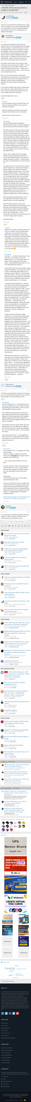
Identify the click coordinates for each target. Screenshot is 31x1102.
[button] (1, 2)
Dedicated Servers (5, 1028)
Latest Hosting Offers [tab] (6, 788)
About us (17, 1100)
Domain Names (13, 711)
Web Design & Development (8, 1038)
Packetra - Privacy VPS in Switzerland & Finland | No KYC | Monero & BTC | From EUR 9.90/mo (16, 792)
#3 (29, 390)
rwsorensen (7, 543)
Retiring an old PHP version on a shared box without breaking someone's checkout (17, 652)
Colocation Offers (5, 1060)
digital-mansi (7, 731)
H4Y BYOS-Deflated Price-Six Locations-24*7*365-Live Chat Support (15, 802)
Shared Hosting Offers (15, 677)
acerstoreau (7, 578)
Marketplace (6, 1086)
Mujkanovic (7, 636)
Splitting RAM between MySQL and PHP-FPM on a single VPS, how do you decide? (17, 633)
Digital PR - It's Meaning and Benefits (16, 730)
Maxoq (5, 645)
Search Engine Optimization (14, 552)
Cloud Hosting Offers (6, 1055)
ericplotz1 (5, 101)
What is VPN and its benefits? (13, 745)
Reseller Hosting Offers (7, 1050)
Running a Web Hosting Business (18, 626)
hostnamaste (7, 696)
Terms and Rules (9, 1100)
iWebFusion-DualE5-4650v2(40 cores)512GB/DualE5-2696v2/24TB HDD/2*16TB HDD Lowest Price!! (14, 810)
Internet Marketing (14, 537)
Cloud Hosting (14, 686)
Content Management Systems (18, 604)
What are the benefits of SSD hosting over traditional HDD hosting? (16, 722)
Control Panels (4, 1035)
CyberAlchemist (8, 561)
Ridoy (5, 725)
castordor (6, 711)
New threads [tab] (12, 761)
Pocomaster (7, 686)
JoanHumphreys (8, 587)
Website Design (11, 596)
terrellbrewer (5, 12)
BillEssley (6, 746)
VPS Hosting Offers (6, 1052)
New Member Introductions (16, 662)
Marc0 (5, 705)
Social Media (14, 578)
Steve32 (6, 655)
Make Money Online (12, 705)
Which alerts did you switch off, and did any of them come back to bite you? (17, 623)
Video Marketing (14, 543)
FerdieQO (6, 740)
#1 (29, 22)
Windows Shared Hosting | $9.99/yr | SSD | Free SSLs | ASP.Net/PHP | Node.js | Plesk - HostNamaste (16, 693)
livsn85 (6, 755)
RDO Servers (9, 384)
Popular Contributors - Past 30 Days (12, 819)
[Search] (29, 2)
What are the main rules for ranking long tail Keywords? (16, 610)
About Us (5, 1076)
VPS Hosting (13, 636)
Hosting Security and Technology (15, 645)
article (16, 404)
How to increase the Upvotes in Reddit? (17, 577)
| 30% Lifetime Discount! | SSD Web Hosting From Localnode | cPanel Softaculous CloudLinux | (16, 674)
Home (21, 1100)
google (25, 12)
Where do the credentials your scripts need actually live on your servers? (16, 643)
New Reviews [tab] (16, 788)
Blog (4, 1079)
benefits (20, 12)
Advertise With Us (7, 1081)
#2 (29, 41)
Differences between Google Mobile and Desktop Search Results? (16, 550)
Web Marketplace (5, 1062)
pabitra (6, 552)
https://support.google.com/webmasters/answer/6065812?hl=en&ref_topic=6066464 (16, 497)
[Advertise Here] (7, 941)
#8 (29, 512)
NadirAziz (6, 613)
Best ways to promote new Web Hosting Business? (14, 683)
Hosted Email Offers (6, 1057)
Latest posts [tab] (4, 761)
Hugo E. (6, 567)
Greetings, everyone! (11, 661)
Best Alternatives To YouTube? (14, 542)
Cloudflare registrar (10, 710)
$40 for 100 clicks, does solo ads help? (16, 566)
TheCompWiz (7, 626)
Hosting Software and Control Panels (17, 655)
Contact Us (6, 1084)
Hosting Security (5, 1033)
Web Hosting (10, 725)
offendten (6, 662)
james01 (8, 506)
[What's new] (26, 2)
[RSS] (25, 1100)
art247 (5, 596)
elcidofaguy (9, 35)
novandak (6, 537)
